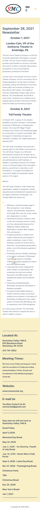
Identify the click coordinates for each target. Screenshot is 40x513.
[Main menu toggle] (35, 8)
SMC (27, 8)
